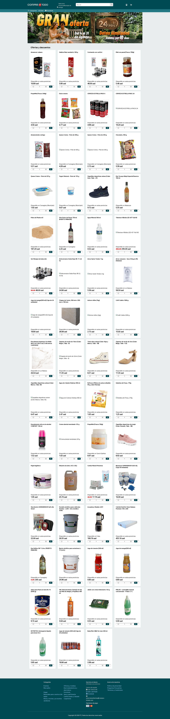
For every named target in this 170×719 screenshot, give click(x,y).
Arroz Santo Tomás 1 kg (95, 259)
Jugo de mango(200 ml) (123, 548)
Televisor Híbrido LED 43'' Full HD (126, 217)
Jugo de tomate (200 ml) (95, 548)
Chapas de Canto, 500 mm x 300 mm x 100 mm (69, 301)
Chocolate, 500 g (121, 135)
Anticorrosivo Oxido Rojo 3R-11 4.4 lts (70, 259)
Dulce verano (63, 93)
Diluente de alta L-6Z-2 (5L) (68, 465)
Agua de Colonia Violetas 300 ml (69, 383)
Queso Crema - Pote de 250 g (97, 135)
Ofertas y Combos (70, 686)
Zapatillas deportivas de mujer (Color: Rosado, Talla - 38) (126, 425)
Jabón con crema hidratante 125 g (98, 590)
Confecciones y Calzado (71, 696)
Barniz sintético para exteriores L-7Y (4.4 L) (70, 549)
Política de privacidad (114, 686)
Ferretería (67, 692)
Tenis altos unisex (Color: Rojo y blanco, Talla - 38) (97, 342)
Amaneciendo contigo (38, 135)
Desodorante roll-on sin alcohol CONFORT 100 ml (41, 425)
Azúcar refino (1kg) (93, 300)
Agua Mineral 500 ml (94, 217)
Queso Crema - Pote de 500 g (68, 135)
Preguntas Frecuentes (114, 688)
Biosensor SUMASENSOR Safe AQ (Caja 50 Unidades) (126, 466)
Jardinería (47, 701)
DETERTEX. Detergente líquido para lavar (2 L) (41, 632)
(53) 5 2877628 (92, 692)
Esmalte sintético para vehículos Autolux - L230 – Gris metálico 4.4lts (69, 508)
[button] (32, 27)
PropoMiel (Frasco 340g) (38, 93)
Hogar (46, 692)
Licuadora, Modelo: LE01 (95, 507)
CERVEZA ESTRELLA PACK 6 (96, 93)
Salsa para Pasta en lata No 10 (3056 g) (41, 590)
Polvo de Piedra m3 (37, 217)
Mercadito (47, 688)
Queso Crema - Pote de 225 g (40, 176)
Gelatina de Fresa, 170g (123, 383)
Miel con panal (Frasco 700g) (125, 52)
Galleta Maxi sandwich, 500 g (68, 52)
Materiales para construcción (53, 694)
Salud (45, 696)
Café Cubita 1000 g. (122, 300)
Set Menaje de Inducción (39, 259)
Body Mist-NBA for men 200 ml (97, 631)
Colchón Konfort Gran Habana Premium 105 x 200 (125, 508)
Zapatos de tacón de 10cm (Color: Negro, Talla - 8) (70, 342)
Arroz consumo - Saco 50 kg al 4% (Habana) (127, 259)
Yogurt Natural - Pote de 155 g (69, 176)
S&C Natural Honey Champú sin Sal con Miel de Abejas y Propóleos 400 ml (70, 591)
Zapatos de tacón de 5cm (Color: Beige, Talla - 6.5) (126, 342)
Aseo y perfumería (70, 694)
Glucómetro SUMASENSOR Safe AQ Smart (42, 508)
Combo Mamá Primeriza (95, 465)
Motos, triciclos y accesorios (53, 698)
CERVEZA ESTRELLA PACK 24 (125, 93)
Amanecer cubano (36, 52)
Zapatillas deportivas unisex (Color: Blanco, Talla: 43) (42, 383)
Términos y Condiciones (115, 690)
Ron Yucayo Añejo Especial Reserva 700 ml (127, 177)
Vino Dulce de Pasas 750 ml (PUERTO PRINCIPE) (68, 218)
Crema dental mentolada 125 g (69, 424)
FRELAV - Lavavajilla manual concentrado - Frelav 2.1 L (125, 590)
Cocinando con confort (94, 52)
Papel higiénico (36, 465)
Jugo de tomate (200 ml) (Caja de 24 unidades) (70, 632)
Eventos (46, 686)
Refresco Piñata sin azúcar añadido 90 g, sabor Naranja (98, 383)
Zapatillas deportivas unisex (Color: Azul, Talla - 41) (98, 177)
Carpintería (67, 698)
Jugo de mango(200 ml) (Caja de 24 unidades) (42, 301)
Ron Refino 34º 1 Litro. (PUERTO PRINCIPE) (41, 549)
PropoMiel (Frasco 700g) (95, 424)
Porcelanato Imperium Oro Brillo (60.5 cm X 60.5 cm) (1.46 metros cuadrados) (41, 343)
